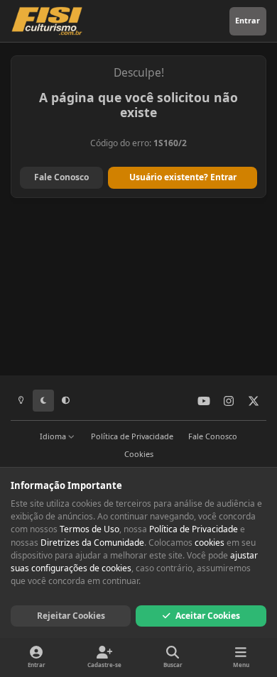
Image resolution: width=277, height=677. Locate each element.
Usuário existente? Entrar (183, 177)
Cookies (138, 453)
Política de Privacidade (132, 436)
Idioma (54, 436)
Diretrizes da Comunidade (92, 542)
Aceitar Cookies (207, 616)
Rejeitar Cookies (71, 616)
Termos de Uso (89, 529)
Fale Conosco (61, 177)
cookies (209, 542)
